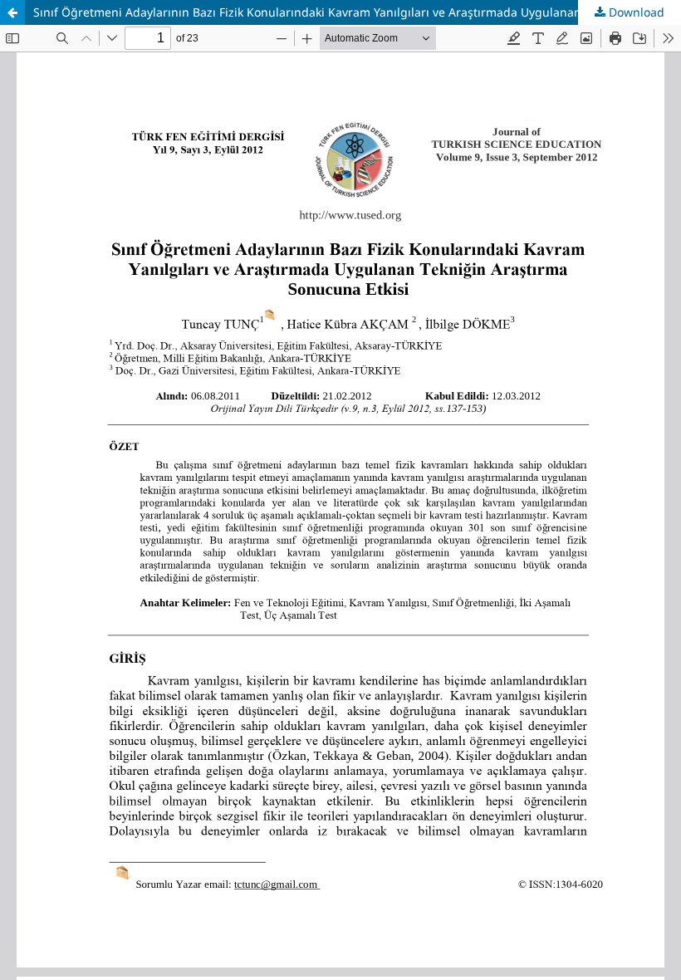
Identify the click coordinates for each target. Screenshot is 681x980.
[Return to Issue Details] (12, 12)
